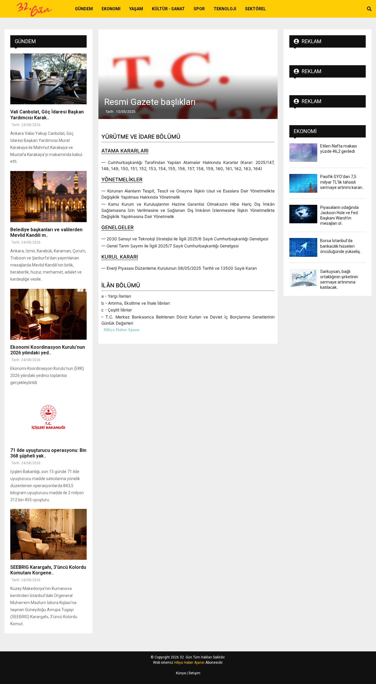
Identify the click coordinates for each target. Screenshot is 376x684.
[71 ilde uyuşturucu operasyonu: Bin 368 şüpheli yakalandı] (48, 417)
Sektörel (255, 8)
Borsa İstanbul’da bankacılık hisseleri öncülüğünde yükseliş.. (341, 246)
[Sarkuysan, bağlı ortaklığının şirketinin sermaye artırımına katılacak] (303, 278)
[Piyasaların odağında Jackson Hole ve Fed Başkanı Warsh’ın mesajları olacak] (303, 214)
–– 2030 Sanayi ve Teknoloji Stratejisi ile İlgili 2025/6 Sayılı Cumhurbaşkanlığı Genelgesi (184, 238)
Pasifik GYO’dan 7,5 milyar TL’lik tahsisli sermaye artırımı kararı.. (342, 182)
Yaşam (136, 8)
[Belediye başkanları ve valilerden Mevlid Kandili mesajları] (48, 196)
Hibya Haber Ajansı (189, 662)
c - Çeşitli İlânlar (116, 309)
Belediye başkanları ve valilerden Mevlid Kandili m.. (46, 232)
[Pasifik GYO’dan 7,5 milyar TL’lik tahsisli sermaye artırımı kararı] (303, 183)
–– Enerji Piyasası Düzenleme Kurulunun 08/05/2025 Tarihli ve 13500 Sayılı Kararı (179, 268)
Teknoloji (225, 8)
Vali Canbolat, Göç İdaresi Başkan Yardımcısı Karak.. (47, 114)
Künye (181, 673)
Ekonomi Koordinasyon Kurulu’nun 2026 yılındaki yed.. (47, 350)
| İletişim (193, 673)
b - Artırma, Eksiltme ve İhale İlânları (135, 303)
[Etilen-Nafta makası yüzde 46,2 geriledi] (303, 152)
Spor (199, 8)
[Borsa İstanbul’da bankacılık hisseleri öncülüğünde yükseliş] (303, 247)
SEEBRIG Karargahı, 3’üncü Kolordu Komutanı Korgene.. (48, 570)
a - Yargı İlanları (116, 296)
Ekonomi (111, 8)
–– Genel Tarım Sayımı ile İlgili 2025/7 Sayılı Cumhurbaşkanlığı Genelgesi (170, 245)
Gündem (84, 8)
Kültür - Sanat (168, 8)
